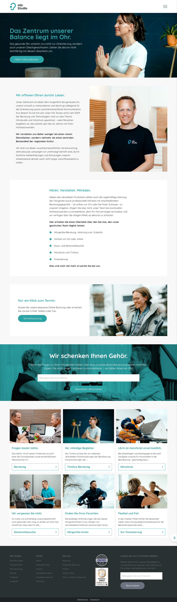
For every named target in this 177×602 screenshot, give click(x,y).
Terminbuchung (16, 569)
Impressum (95, 600)
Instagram (14, 581)
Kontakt (13, 573)
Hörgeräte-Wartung (44, 577)
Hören (38, 560)
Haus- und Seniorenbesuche (74, 577)
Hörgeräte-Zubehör (44, 573)
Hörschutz (40, 581)
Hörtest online (68, 573)
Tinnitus (39, 569)
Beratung (66, 560)
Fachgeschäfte (16, 565)
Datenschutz (82, 600)
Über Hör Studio (16, 560)
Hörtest (66, 569)
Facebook (14, 577)
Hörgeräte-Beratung (71, 565)
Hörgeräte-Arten (43, 565)
